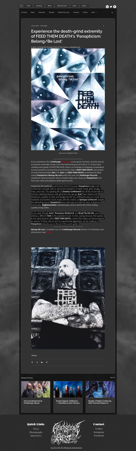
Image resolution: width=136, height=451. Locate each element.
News (33, 12)
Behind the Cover (63, 12)
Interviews (42, 12)
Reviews (51, 12)
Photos (85, 12)
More (93, 12)
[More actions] (103, 26)
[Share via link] (47, 362)
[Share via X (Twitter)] (37, 362)
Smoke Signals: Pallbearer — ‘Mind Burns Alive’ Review (68, 402)
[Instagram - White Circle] (107, 6)
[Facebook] (114, 6)
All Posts (24, 12)
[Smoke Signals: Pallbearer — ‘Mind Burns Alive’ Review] (68, 389)
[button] (112, 12)
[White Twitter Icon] (111, 6)
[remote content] (68, 240)
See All (112, 377)
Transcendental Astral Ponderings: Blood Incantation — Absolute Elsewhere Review (33, 402)
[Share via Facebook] (32, 362)
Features (76, 12)
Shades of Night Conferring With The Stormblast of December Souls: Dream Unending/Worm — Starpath (99, 402)
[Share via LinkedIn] (42, 362)
